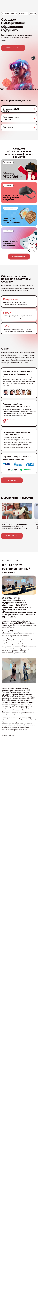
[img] (19, 192)
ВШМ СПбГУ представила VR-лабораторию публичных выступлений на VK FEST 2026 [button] (14, 526)
